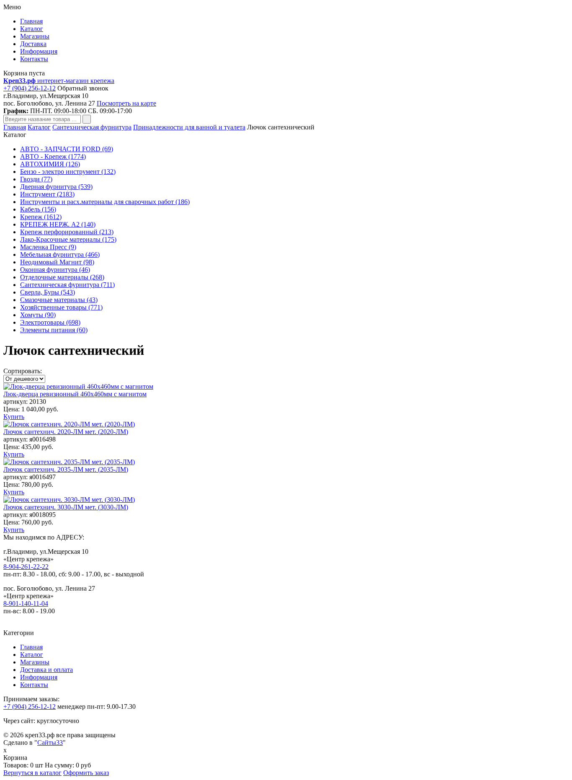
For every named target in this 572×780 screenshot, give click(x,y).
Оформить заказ (86, 772)
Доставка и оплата (46, 669)
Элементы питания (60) (54, 329)
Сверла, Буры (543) (47, 292)
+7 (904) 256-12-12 (29, 88)
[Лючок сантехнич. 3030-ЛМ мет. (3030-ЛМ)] (69, 499)
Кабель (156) (38, 209)
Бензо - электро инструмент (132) (68, 171)
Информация (38, 51)
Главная (31, 21)
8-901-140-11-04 (25, 603)
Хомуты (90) (38, 314)
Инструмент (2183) (47, 194)
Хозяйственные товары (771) (61, 307)
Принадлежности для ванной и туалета (189, 127)
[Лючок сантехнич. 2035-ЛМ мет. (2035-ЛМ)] (69, 461)
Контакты (34, 58)
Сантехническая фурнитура (91, 127)
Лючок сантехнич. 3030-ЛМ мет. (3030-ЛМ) (65, 507)
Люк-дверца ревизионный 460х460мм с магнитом (75, 394)
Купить (13, 416)
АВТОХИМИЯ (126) (50, 164)
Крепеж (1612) (41, 216)
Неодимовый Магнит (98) (57, 262)
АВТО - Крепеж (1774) (53, 156)
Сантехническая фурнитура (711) (67, 284)
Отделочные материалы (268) (62, 277)
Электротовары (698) (50, 322)
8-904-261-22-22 (26, 566)
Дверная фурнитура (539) (56, 186)
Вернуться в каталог (32, 772)
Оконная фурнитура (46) (55, 269)
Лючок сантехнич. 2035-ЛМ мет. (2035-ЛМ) (65, 469)
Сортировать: (22, 371)
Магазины (34, 36)
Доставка (33, 43)
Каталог (31, 28)
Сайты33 (50, 742)
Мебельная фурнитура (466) (60, 254)
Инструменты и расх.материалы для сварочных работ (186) (105, 201)
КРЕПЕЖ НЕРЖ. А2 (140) (57, 224)
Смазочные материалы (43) (59, 299)
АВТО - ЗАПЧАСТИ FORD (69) (66, 148)
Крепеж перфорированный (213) (66, 231)
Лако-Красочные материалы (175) (68, 239)
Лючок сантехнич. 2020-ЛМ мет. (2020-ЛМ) (65, 431)
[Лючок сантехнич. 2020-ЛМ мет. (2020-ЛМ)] (69, 424)
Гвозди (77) (36, 179)
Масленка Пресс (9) (48, 247)
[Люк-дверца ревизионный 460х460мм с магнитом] (78, 386)
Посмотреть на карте (126, 103)
